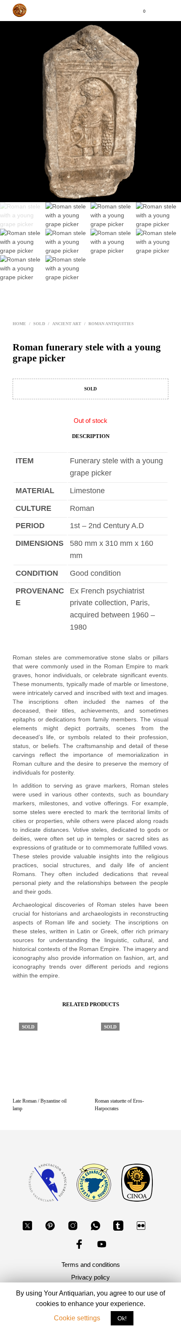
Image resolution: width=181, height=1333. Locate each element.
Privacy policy (90, 1277)
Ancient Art (66, 323)
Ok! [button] (122, 1318)
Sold (39, 323)
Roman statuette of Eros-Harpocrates (119, 1104)
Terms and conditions (90, 1264)
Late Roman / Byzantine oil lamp (40, 1104)
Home (19, 323)
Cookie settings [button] (77, 1318)
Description (90, 436)
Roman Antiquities (111, 323)
